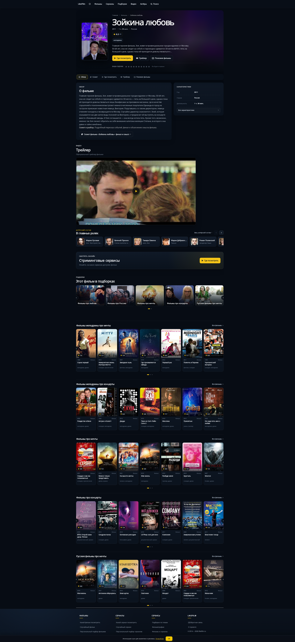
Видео (133, 4)
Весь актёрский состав (202, 232)
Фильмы (98, 4)
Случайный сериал (123, 627)
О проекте (192, 627)
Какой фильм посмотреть (90, 622)
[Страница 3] (152, 374)
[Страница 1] (149, 308)
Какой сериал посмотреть (126, 622)
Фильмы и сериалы (160, 631)
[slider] (137, 66)
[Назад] (216, 232)
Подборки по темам (160, 622)
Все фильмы (217, 325)
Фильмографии (158, 627)
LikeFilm (81, 4)
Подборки (122, 4)
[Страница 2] (151, 308)
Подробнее (160, 639)
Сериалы (110, 4)
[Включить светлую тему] (89, 3)
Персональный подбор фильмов (93, 631)
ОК (169, 639)
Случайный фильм (87, 627)
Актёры (143, 4)
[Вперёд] (221, 232)
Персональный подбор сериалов (129, 631)
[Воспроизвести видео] (136, 191)
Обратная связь (196, 622)
